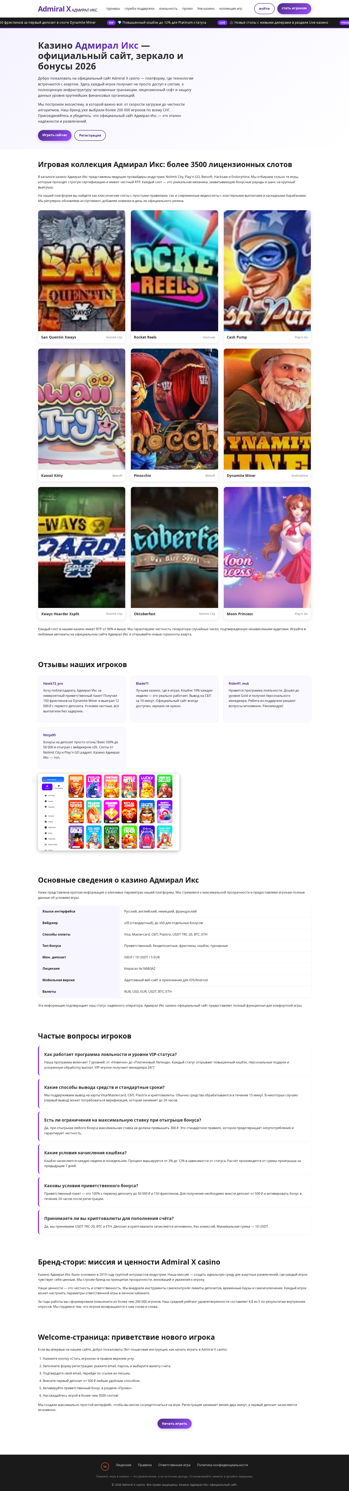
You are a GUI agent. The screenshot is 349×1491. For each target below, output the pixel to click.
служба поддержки (139, 8)
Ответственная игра (174, 1465)
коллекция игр (230, 8)
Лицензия (123, 1465)
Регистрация (90, 135)
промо (187, 8)
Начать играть (174, 1423)
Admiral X (67, 9)
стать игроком (294, 8)
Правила (145, 1465)
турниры (113, 8)
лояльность (168, 8)
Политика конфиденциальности (222, 1465)
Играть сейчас (54, 135)
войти (264, 8)
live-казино (206, 8)
